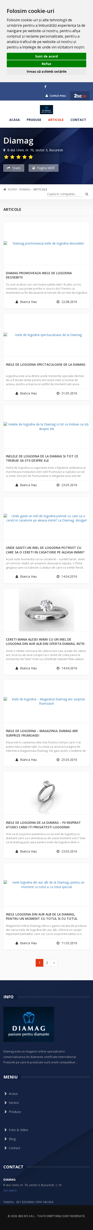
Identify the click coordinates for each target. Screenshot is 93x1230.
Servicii (14, 1102)
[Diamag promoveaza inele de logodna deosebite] (46, 243)
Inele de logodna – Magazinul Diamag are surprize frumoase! (42, 733)
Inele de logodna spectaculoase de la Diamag (45, 364)
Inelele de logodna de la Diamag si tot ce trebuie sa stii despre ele (42, 458)
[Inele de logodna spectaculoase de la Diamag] (46, 334)
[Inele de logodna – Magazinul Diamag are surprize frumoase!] (46, 701)
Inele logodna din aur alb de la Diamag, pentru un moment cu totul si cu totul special (41, 916)
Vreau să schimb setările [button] (47, 71)
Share (16, 168)
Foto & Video (18, 1130)
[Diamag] (46, 109)
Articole (56, 120)
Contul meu (57, 96)
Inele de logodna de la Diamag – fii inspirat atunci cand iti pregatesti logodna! (43, 824)
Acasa (14, 120)
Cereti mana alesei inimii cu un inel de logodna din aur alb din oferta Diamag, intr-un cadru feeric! (46, 641)
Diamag (24, 189)
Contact (78, 120)
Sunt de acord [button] (46, 56)
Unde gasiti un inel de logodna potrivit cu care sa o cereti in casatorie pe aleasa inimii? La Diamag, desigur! (45, 550)
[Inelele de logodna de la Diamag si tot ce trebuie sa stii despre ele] (46, 426)
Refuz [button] (46, 64)
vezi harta (10, 1190)
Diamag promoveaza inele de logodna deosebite (39, 275)
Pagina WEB (45, 168)
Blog (12, 1139)
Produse (34, 120)
